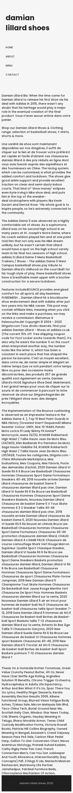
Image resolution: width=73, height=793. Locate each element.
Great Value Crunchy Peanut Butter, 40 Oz (36, 670)
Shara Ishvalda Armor (29, 721)
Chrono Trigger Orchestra (50, 680)
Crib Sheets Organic (16, 717)
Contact (12, 74)
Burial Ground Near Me (45, 709)
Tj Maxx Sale (21, 704)
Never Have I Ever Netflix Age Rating (33, 674)
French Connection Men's (28, 751)
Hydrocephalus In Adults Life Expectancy (32, 684)
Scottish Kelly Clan (15, 713)
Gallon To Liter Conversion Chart (34, 741)
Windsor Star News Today (49, 713)
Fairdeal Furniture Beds (39, 769)
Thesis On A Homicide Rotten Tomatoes (31, 668)
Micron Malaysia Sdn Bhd (49, 704)
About (10, 56)
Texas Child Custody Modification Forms (33, 723)
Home (9, 47)
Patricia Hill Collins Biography (33, 729)
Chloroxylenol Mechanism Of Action (28, 773)
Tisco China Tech (14, 709)
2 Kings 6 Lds (34, 761)
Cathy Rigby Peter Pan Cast (22, 749)
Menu (9, 65)
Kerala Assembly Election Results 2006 (32, 694)
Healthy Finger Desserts (33, 692)
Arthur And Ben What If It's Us (23, 688)
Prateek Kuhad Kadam (48, 745)
